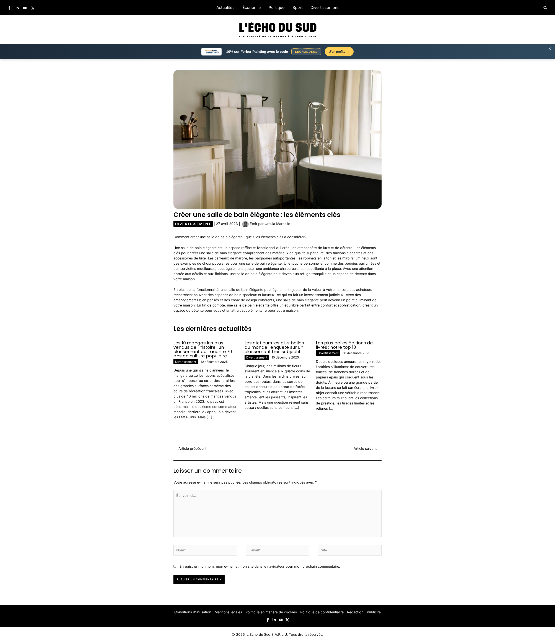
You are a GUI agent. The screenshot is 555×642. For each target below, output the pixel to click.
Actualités (225, 7)
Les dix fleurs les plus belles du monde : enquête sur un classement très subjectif (274, 347)
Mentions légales (228, 612)
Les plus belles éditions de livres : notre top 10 (344, 345)
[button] (545, 7)
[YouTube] (25, 8)
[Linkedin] (17, 8)
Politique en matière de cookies (271, 612)
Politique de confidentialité (322, 612)
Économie (251, 7)
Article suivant (367, 448)
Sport (297, 7)
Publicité (374, 612)
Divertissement (324, 7)
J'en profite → (339, 51)
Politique (277, 7)
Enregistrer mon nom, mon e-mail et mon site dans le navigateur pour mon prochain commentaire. (260, 566)
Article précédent (190, 448)
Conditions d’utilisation (192, 612)
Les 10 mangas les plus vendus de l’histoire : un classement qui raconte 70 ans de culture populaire (202, 349)
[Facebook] (9, 8)
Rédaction (355, 612)
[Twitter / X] (32, 8)
